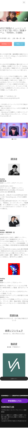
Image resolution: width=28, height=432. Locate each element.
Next (25, 130)
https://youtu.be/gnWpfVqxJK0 (10, 98)
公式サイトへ (14, 378)
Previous (2, 130)
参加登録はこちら (6, 44)
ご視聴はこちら (19, 44)
